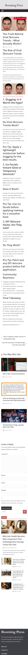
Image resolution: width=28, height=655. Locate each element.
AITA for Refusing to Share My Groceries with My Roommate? (14, 399)
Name (3, 475)
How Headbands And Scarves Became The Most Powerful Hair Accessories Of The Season (18, 574)
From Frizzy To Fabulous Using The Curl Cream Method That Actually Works (19, 562)
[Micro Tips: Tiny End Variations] (14, 359)
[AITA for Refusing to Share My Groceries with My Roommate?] (14, 383)
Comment (4, 454)
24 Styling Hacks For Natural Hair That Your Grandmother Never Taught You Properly (18, 586)
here (19, 325)
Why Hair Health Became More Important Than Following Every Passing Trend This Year (14, 540)
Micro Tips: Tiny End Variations (14, 374)
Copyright (4, 653)
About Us (4, 646)
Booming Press (14, 5)
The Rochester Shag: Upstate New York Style (13, 426)
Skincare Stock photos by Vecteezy (13, 96)
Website (3, 490)
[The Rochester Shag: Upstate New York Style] (14, 410)
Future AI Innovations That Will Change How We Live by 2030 (13, 344)
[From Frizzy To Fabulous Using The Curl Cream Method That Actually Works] (6, 563)
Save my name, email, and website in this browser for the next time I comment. (13, 502)
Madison (14, 547)
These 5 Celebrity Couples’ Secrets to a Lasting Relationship (14, 338)
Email (3, 483)
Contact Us (4, 650)
